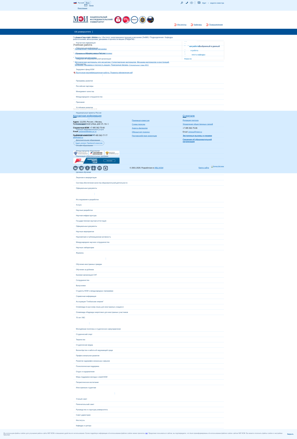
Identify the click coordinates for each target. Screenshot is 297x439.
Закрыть (290, 434)
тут (146, 433)
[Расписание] (199, 3)
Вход (87, 3)
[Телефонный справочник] (187, 3)
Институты (181, 25)
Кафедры (198, 25)
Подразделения (216, 25)
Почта (91, 5)
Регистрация (82, 8)
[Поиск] (182, 3)
